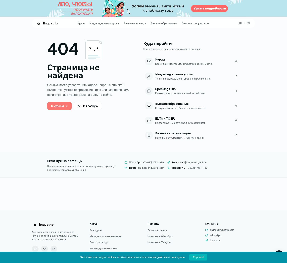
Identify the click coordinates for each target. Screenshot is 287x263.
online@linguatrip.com (222, 229)
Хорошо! (198, 257)
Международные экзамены (106, 236)
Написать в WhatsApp (159, 236)
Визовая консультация (195, 23)
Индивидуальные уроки (104, 23)
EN (248, 23)
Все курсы (96, 230)
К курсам (57, 106)
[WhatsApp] (35, 249)
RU (240, 23)
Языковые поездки (135, 23)
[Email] (53, 249)
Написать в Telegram (159, 242)
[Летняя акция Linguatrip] (143, 8)
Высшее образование (164, 23)
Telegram (215, 240)
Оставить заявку (157, 230)
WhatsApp (215, 235)
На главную (90, 106)
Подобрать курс (99, 242)
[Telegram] (44, 249)
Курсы (81, 23)
